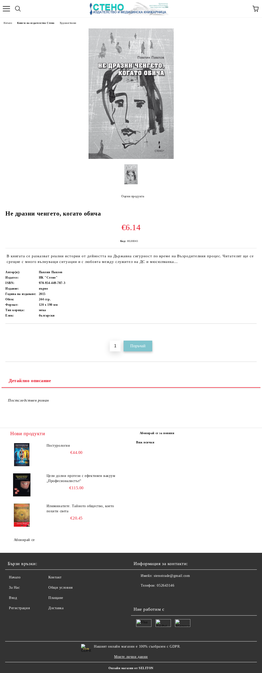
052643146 (165, 585)
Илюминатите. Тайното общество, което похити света (80, 508)
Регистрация (19, 608)
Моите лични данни (131, 657)
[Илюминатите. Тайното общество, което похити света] (21, 515)
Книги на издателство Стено (35, 23)
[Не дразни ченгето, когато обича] (131, 158)
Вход (13, 598)
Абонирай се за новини (157, 433)
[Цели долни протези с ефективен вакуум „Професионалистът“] (21, 484)
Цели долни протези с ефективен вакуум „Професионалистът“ (81, 478)
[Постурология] (21, 454)
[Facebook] (140, 596)
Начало (8, 23)
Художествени (68, 23)
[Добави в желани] (253, 332)
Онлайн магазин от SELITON (131, 668)
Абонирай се (24, 540)
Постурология (58, 445)
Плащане (55, 598)
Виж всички (145, 442)
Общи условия (60, 587)
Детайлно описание (30, 380)
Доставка (55, 608)
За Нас (14, 587)
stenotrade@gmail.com (172, 576)
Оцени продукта (132, 196)
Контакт (55, 577)
